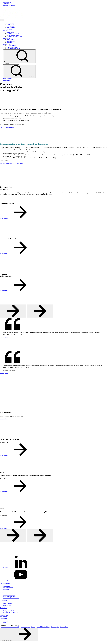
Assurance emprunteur (9, 595)
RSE (4, 622)
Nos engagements (8, 587)
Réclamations (64, 627)
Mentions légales (25, 627)
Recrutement (3, 600)
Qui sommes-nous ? (5, 583)
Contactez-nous (4, 615)
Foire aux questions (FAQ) (10, 612)
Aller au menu (7, 2)
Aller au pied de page (9, 5)
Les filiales (6, 621)
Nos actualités (3, 616)
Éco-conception (55, 627)
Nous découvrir (7, 603)
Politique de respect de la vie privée (10, 627)
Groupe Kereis (4, 618)
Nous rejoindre (7, 605)
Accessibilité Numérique (43, 627)
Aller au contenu (7, 3)
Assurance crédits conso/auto (11, 598)
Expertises (2, 592)
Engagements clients (8, 610)
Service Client (3, 608)
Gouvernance (6, 586)
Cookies (33, 627)
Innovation (6, 589)
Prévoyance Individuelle (9, 596)
